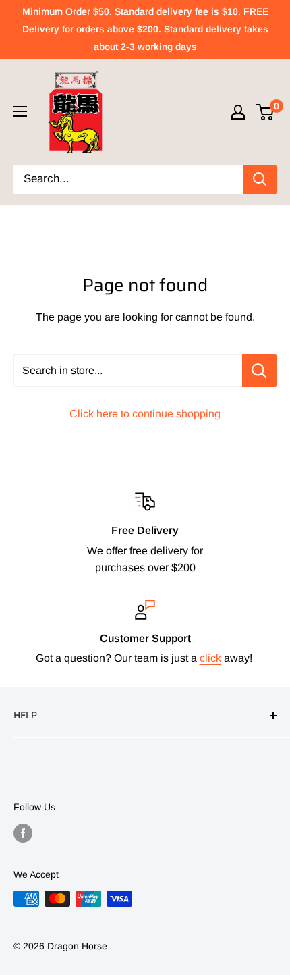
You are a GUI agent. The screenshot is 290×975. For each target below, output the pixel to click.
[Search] (260, 179)
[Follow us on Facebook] (22, 832)
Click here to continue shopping (145, 413)
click (210, 658)
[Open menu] (20, 111)
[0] (265, 112)
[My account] (238, 112)
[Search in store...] (259, 370)
